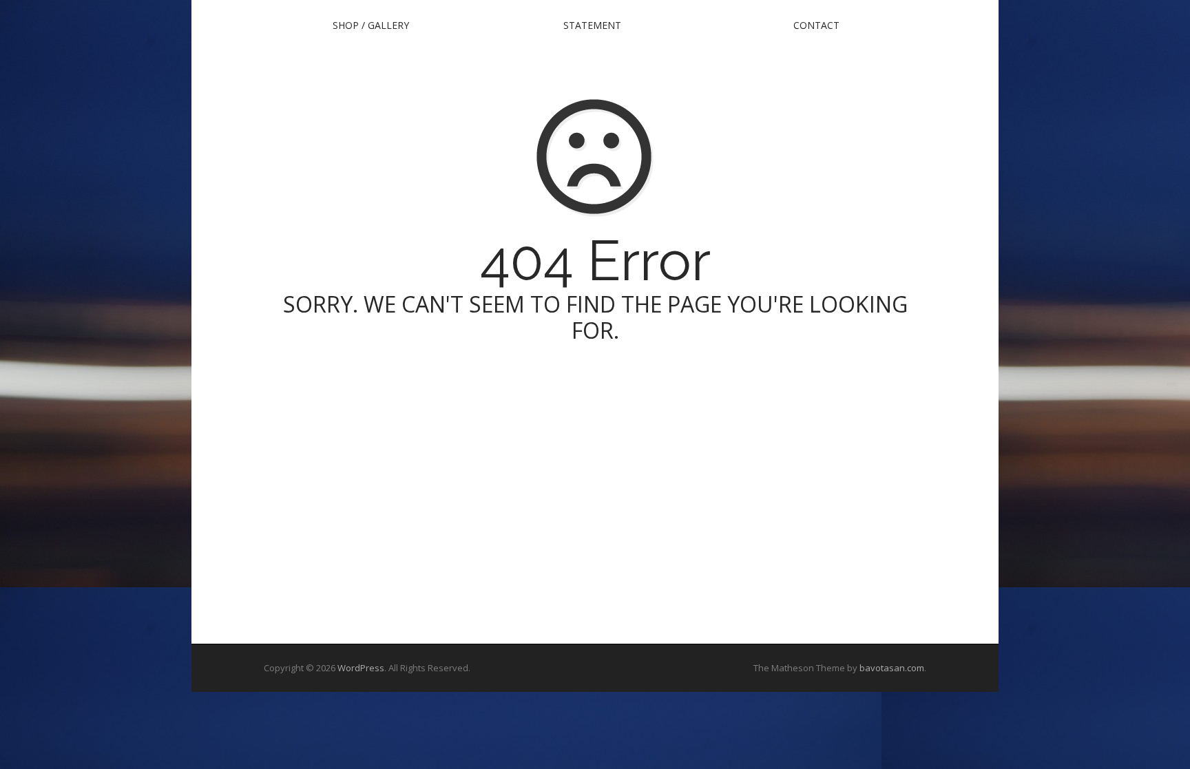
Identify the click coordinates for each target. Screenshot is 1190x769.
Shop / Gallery (371, 25)
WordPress (360, 668)
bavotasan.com (891, 668)
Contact (816, 25)
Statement (592, 25)
